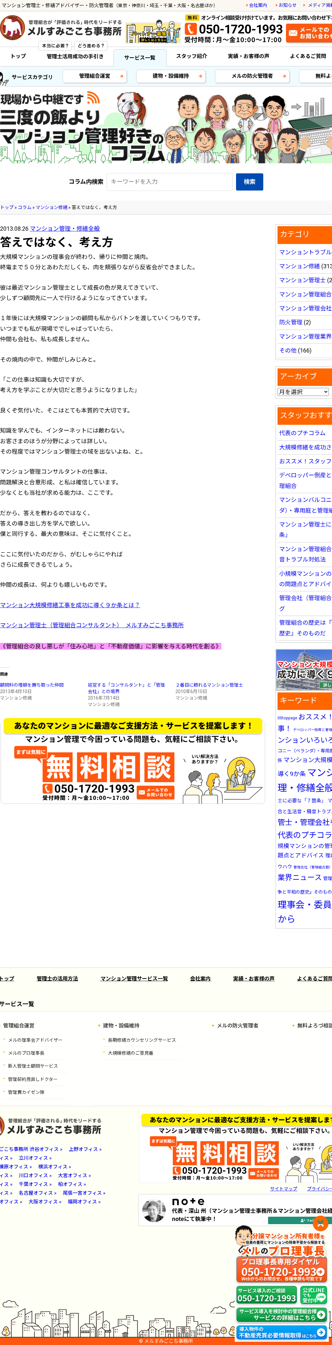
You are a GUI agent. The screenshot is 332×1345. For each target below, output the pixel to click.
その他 (288, 350)
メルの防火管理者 (252, 76)
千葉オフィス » (35, 1184)
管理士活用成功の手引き (75, 56)
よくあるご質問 (308, 56)
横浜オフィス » (54, 1167)
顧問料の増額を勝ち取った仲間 (32, 685)
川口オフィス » (35, 1175)
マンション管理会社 (305, 308)
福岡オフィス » (84, 1202)
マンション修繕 (299, 266)
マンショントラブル (305, 252)
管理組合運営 (94, 76)
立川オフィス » (35, 1158)
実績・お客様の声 (248, 56)
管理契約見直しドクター (33, 1079)
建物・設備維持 (171, 76)
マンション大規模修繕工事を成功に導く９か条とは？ (70, 605)
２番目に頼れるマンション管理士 (209, 685)
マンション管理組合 (305, 294)
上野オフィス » (85, 1149)
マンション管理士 (302, 280)
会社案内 (258, 5)
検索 (249, 181)
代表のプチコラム (302, 433)
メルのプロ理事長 (26, 1053)
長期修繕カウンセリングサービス (142, 1040)
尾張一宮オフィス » (84, 1193)
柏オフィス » (72, 1184)
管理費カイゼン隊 (26, 1092)
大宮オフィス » (74, 1175)
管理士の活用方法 (57, 979)
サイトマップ (283, 1188)
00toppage (287, 718)
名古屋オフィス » (37, 1193)
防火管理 (290, 322)
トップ (18, 56)
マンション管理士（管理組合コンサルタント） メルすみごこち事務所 (92, 625)
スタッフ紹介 (191, 56)
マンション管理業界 (305, 336)
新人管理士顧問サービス (33, 1066)
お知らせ (288, 5)
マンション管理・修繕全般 (65, 228)
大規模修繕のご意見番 (130, 1053)
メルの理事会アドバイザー (35, 1040)
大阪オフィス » (45, 1202)
